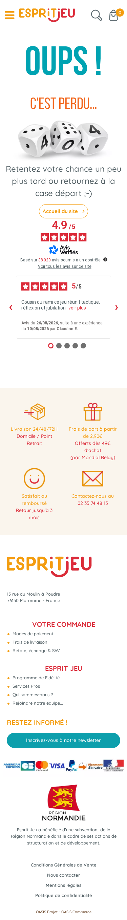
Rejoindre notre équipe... (37, 703)
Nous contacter (63, 875)
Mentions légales (63, 885)
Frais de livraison (29, 642)
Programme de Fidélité (35, 677)
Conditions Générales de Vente (64, 865)
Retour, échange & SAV (35, 650)
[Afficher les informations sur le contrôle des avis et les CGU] (105, 259)
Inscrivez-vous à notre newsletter (63, 740)
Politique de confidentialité (63, 895)
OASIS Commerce (76, 912)
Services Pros (25, 686)
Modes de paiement (32, 633)
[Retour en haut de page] (113, 899)
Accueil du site (61, 211)
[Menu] (9, 15)
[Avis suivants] (116, 307)
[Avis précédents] (10, 307)
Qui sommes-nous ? (32, 694)
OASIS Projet (47, 912)
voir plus (77, 308)
